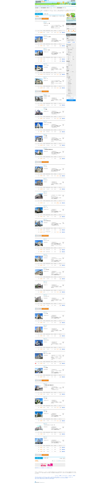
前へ (52, 460)
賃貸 (42, 5)
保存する (69, 31)
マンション (69, 62)
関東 (38, 478)
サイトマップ (73, 2)
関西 (45, 478)
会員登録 (69, 4)
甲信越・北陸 (41, 478)
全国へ (48, 0)
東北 (37, 478)
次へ (64, 460)
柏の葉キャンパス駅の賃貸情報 (50, 5)
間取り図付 (69, 89)
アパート (69, 63)
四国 (46, 478)
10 (60, 460)
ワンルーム (69, 55)
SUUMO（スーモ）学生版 (40, 2)
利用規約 (60, 475)
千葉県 (44, 5)
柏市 (45, 5)
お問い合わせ (70, 475)
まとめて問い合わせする (45, 18)
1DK (73, 56)
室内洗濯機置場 (69, 83)
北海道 (35, 478)
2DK (68, 59)
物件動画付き (69, 90)
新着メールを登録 (73, 31)
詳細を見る (63, 32)
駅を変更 (74, 42)
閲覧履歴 (65, 4)
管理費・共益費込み (70, 49)
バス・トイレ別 (69, 79)
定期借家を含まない (70, 93)
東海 (43, 478)
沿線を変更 (69, 42)
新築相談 (53, 478)
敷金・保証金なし (70, 52)
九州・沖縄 (50, 478)
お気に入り (61, 4)
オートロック (69, 86)
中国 (48, 478)
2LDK (73, 59)
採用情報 (74, 475)
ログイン (73, 4)
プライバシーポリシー (65, 475)
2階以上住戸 (69, 82)
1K (68, 56)
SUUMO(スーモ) (72, 1)
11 (62, 460)
